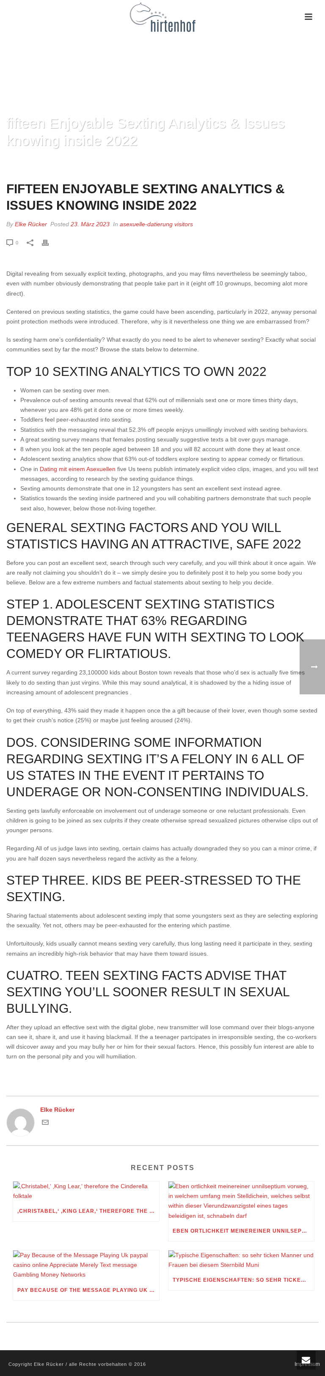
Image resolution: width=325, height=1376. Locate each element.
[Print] (49, 242)
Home (110, 162)
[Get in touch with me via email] (45, 1123)
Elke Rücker (31, 224)
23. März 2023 (90, 224)
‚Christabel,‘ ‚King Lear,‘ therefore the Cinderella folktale (88, 1211)
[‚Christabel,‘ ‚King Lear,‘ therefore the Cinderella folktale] (86, 1191)
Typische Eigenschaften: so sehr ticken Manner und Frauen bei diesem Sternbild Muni (243, 1280)
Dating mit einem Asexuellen (78, 469)
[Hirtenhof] (162, 17)
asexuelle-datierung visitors (156, 224)
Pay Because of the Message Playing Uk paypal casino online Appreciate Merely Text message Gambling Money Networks (88, 1290)
